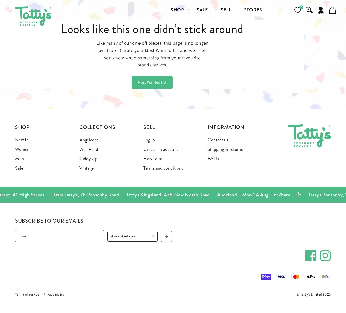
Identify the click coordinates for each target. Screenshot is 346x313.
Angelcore (88, 140)
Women (22, 149)
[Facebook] (310, 255)
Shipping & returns (225, 149)
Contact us (218, 140)
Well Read (88, 149)
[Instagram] (325, 255)
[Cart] (332, 10)
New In (22, 140)
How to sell (153, 158)
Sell (149, 127)
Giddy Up (88, 158)
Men (19, 158)
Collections (97, 127)
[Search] (309, 10)
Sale (19, 168)
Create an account (160, 149)
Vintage (86, 168)
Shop (22, 127)
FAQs (213, 158)
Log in (149, 140)
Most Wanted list (152, 82)
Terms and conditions (163, 168)
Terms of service (27, 294)
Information (226, 127)
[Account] (321, 10)
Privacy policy (53, 294)
